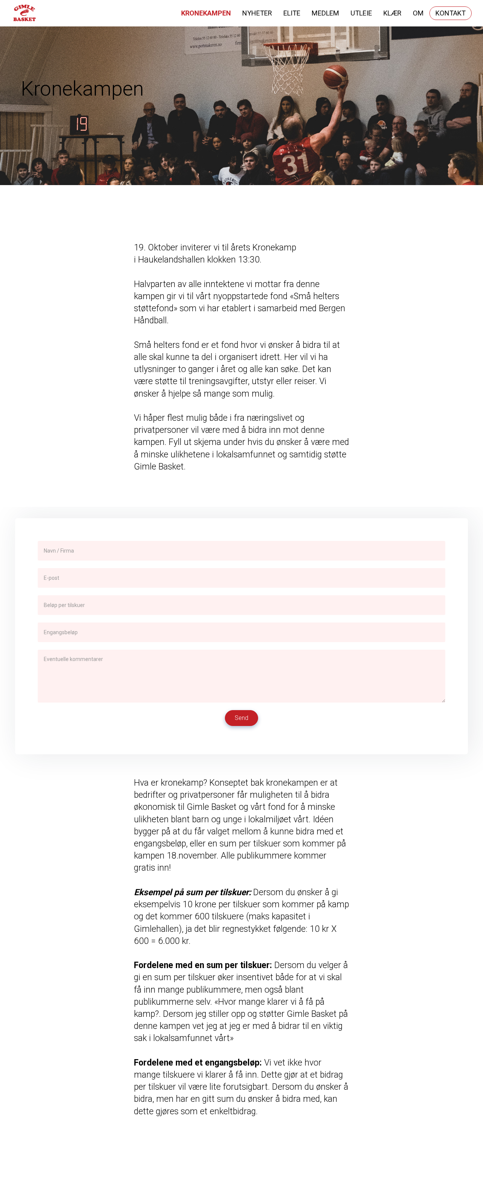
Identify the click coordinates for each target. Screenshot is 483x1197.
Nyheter (257, 13)
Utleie (361, 13)
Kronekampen (206, 13)
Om (418, 13)
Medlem (325, 13)
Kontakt (450, 13)
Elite (291, 13)
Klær (392, 13)
